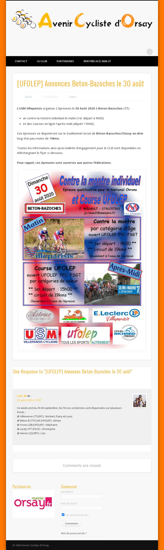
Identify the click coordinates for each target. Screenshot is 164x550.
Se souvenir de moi (77, 515)
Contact (21, 61)
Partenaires (65, 61)
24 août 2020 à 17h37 (29, 400)
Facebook (133, 52)
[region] (34, 504)
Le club (42, 61)
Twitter (141, 52)
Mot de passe (69, 503)
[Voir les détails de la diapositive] (34, 504)
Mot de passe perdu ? (74, 533)
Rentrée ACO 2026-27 (97, 61)
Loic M (28, 97)
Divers (72, 97)
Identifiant (67, 491)
